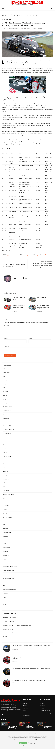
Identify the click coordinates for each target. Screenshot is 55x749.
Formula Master (7, 460)
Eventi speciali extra (8, 429)
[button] (27, 745)
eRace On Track (7, 422)
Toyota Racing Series (8, 570)
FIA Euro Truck (7, 445)
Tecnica (5, 559)
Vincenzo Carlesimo (26, 28)
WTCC (4, 601)
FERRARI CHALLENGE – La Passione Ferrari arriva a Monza (18, 307)
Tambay (42, 255)
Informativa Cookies (8, 633)
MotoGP (5, 509)
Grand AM (5, 471)
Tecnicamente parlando (9, 563)
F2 (3, 437)
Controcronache (7, 407)
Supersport (6, 551)
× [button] (53, 732)
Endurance (6, 418)
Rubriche (5, 528)
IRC (4, 486)
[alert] (27, 740)
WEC (4, 586)
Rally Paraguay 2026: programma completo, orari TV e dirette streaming (31, 668)
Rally (4, 525)
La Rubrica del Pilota (8, 494)
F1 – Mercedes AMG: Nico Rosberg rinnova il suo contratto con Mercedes (43, 307)
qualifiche (33, 255)
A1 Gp (4, 384)
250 (4, 376)
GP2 (4, 464)
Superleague (6, 547)
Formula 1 (5, 452)
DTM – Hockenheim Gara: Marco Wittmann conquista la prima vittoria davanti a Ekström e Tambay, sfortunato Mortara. (40, 265)
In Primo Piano (7, 19)
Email (30, 338)
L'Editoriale (6, 490)
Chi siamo (42, 703)
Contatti (5, 637)
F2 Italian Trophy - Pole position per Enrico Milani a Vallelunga (14, 265)
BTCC (4, 399)
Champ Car (6, 403)
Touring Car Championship (10, 567)
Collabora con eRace (8, 621)
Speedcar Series (7, 540)
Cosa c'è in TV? (7, 410)
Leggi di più (43, 737)
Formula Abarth (7, 456)
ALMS (4, 387)
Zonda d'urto (6, 605)
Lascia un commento (37, 28)
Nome (6, 338)
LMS (4, 498)
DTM (2, 19)
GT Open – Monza (42, 297)
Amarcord (5, 391)
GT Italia (5, 475)
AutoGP (5, 395)
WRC (4, 597)
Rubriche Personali (8, 532)
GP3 (4, 467)
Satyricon (5, 536)
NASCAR (5, 513)
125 (4, 368)
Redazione (42, 705)
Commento (7, 325)
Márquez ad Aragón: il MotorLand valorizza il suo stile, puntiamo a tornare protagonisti (30, 727)
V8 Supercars (6, 582)
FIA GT (4, 448)
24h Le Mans (6, 372)
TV (3, 574)
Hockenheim (14, 255)
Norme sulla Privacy (8, 629)
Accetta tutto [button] (23, 743)
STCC (4, 544)
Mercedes (23, 255)
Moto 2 (5, 502)
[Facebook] (2, 714)
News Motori (6, 521)
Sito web (6, 346)
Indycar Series (7, 483)
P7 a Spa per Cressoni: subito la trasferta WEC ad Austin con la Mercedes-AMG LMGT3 (13, 726)
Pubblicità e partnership (9, 617)
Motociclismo (6, 506)
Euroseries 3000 (7, 426)
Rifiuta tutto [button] (32, 743)
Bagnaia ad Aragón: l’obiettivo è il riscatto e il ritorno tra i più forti (29, 680)
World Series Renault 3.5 (9, 589)
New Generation (7, 517)
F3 (3, 441)
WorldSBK (5, 593)
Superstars (6, 555)
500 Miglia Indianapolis (9, 380)
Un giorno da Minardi (8, 578)
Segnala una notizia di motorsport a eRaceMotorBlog (17, 625)
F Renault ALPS (7, 433)
